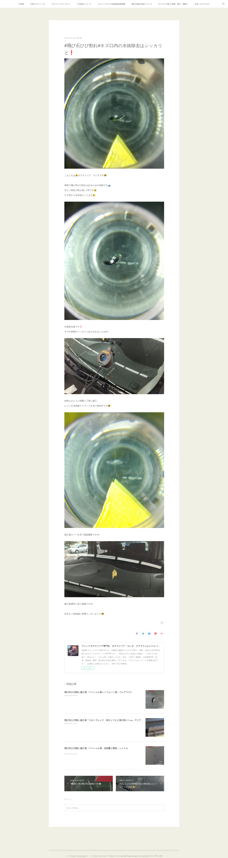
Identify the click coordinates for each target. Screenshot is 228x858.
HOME (21, 3)
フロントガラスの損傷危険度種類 (111, 3)
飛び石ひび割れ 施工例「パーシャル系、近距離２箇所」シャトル (96, 748)
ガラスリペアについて (60, 3)
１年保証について (83, 3)
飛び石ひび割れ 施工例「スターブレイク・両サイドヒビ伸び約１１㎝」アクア (102, 720)
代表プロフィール (37, 3)
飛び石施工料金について (142, 3)
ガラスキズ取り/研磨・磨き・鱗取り (173, 3)
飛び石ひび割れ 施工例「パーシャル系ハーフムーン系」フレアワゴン (98, 692)
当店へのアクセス (202, 3)
